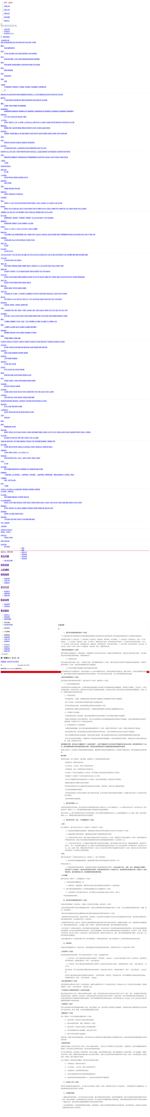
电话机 (6, 502)
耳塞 (5, 353)
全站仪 (24, 452)
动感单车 (11, 508)
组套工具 (59, 277)
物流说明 (7, 604)
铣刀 (20, 299)
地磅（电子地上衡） (10, 480)
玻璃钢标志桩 (23, 111)
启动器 (41, 469)
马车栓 (18, 321)
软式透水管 (65, 122)
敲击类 (42, 277)
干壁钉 (24, 310)
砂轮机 (50, 266)
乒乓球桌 (11, 513)
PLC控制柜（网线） (68, 474)
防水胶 (17, 203)
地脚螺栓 (13, 321)
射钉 (50, 310)
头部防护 (21, 341)
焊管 (5, 64)
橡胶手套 (20, 347)
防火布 (11, 251)
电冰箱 (22, 412)
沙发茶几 (27, 438)
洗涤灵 (20, 392)
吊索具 (32, 271)
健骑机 (36, 508)
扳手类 (64, 277)
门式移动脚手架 (9, 100)
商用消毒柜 (34, 432)
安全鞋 (32, 347)
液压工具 (38, 255)
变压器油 (20, 177)
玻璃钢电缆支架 (39, 111)
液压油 (6, 177)
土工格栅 (20, 122)
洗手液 (24, 392)
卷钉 (53, 310)
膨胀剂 (30, 208)
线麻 (65, 133)
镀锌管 (9, 64)
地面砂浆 (24, 142)
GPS (27, 452)
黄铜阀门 (15, 218)
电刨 (5, 266)
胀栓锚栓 (82, 255)
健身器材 (25, 489)
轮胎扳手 (23, 293)
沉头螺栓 (44, 321)
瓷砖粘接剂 (31, 142)
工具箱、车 (16, 293)
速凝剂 (84, 208)
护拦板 (33, 240)
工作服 (6, 364)
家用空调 (7, 417)
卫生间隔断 (7, 234)
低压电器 (37, 441)
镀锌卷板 (25, 53)
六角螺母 (7, 327)
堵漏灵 (27, 133)
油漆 (14, 151)
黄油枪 (75, 277)
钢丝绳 (22, 271)
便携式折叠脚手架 (27, 100)
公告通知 (5, 570)
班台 (16, 438)
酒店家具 (15, 401)
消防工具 (44, 212)
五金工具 (7, 29)
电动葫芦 (37, 271)
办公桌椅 (36, 438)
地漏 (58, 234)
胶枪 (62, 266)
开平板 (6, 53)
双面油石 (7, 305)
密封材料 (48, 94)
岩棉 (52, 94)
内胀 (17, 332)
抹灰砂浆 (13, 142)
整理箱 (6, 128)
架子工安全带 (8, 369)
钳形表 (11, 447)
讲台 (31, 438)
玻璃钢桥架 (14, 111)
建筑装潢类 (81, 277)
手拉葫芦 (7, 271)
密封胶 (29, 203)
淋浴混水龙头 (80, 234)
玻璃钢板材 (55, 111)
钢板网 (35, 316)
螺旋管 (18, 64)
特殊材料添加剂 (25, 151)
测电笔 (65, 293)
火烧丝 (12, 316)
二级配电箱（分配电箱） (28, 474)
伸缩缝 (6, 188)
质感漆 (57, 157)
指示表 (35, 299)
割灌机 (20, 288)
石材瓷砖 (60, 151)
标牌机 (71, 502)
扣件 (8, 117)
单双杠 (21, 513)
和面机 (41, 432)
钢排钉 (47, 310)
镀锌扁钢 (25, 59)
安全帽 (9, 353)
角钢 (8, 59)
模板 (18, 94)
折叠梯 (6, 380)
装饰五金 (33, 151)
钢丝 (8, 316)
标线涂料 (47, 157)
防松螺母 (22, 327)
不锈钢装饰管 (42, 87)
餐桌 (13, 406)
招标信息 (5, 565)
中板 (16, 53)
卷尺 (5, 299)
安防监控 (19, 502)
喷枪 (11, 260)
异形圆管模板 (22, 105)
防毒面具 (14, 358)
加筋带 (11, 122)
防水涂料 (43, 148)
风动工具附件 (17, 260)
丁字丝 (27, 321)
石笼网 (21, 316)
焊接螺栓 (32, 321)
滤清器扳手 (29, 293)
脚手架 (15, 94)
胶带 (20, 203)
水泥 (67, 208)
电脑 (14, 502)
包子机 (50, 432)
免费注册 (7, 6)
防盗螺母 (28, 327)
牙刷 (39, 392)
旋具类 (30, 277)
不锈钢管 (21, 87)
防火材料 (50, 212)
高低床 (20, 397)
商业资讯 (24, 556)
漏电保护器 (15, 469)
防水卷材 (60, 94)
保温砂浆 (19, 142)
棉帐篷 (18, 386)
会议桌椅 (7, 438)
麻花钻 (9, 299)
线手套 (6, 347)
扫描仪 (60, 502)
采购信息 (24, 554)
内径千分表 (54, 299)
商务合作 (10, 661)
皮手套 (15, 347)
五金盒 (43, 128)
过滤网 (50, 316)
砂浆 (55, 94)
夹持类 (6, 277)
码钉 (60, 310)
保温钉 (6, 122)
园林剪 (6, 288)
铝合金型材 (7, 76)
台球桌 (17, 513)
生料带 (59, 133)
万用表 (6, 447)
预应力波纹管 (13, 128)
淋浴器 (54, 234)
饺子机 (54, 432)
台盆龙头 (38, 234)
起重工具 (26, 255)
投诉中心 (7, 615)
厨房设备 (38, 401)
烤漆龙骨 (17, 188)
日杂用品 (62, 341)
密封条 (36, 133)
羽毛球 (19, 519)
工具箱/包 (17, 305)
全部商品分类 (5, 40)
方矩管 (23, 64)
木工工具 (40, 266)
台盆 (12, 234)
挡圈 (19, 338)
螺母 (77, 255)
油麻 (62, 133)
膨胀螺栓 (7, 332)
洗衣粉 (11, 392)
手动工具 (32, 255)
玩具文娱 (6, 541)
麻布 (8, 375)
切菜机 (59, 432)
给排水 (27, 212)
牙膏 (35, 392)
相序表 (15, 447)
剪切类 (11, 277)
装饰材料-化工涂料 (6, 151)
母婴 (2, 541)
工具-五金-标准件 (6, 255)
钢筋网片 (60, 316)
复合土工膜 (31, 122)
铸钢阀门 (29, 218)
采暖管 (35, 229)
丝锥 (17, 299)
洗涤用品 (56, 341)
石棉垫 (54, 133)
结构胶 (24, 203)
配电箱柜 (43, 441)
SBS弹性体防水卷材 (10, 148)
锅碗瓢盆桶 (7, 426)
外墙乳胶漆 (19, 194)
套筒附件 (25, 277)
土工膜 (26, 122)
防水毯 (37, 122)
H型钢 (20, 59)
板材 (14, 42)
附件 (54, 441)
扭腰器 (24, 508)
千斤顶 (18, 271)
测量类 (46, 277)
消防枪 (28, 240)
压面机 (45, 432)
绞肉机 (63, 432)
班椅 (19, 438)
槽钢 (11, 59)
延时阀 (70, 234)
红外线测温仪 (26, 447)
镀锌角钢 (31, 59)
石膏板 (9, 183)
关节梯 (20, 380)
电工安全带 (16, 369)
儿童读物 (6, 523)
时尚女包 (9, 530)
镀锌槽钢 (37, 59)
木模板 (6, 105)
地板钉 (20, 310)
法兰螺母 (13, 327)
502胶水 (38, 203)
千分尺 (30, 299)
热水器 (13, 426)
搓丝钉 (42, 310)
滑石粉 (75, 208)
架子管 (35, 64)
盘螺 (8, 48)
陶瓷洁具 (32, 212)
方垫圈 (15, 338)
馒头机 (20, 432)
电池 (11, 397)
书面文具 (11, 491)
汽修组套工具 (8, 293)
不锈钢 (34, 42)
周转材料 (30, 94)
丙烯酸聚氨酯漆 (32, 157)
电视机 (27, 412)
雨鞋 (40, 347)
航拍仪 (29, 502)
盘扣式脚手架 (37, 100)
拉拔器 (15, 282)
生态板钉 (29, 310)
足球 (11, 519)
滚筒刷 (23, 305)
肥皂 (32, 392)
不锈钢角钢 (7, 87)
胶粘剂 (6, 203)
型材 (17, 42)
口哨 (5, 519)
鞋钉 (12, 310)
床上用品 (8, 406)
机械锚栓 (28, 332)
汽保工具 (50, 255)
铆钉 (66, 310)
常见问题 (5, 556)
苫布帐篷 (50, 341)
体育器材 (31, 489)
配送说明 (5, 600)
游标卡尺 (25, 299)
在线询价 (24, 558)
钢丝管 (48, 128)
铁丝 (5, 316)
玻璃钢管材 (70, 111)
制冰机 (68, 432)
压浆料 (49, 208)
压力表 (6, 463)
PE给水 (6, 229)
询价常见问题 (8, 560)
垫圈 (86, 255)
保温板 (12, 133)
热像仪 (33, 447)
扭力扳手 (36, 293)
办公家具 (44, 401)
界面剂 (6, 194)
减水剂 (21, 208)
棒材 (23, 42)
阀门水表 (16, 212)
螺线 (11, 42)
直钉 (57, 310)
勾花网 (26, 316)
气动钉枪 (7, 260)
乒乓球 (23, 519)
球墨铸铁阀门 (8, 218)
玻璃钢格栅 (7, 111)
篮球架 (6, 513)
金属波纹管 (7, 223)
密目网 (20, 375)
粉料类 (68, 151)
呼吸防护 (27, 341)
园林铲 (11, 288)
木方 (5, 117)
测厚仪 (29, 458)
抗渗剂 (26, 208)
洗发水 (47, 392)
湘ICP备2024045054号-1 (10, 665)
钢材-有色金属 (5, 42)
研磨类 (24, 266)
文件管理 (20, 497)
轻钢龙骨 (11, 188)
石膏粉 (71, 208)
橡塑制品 (42, 94)
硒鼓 (67, 502)
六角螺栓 (7, 321)
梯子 (45, 341)
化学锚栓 (33, 332)
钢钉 (16, 310)
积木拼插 (7, 546)
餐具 (30, 401)
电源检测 (45, 447)
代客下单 (7, 580)
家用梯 (29, 380)
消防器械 (38, 212)
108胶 (56, 203)
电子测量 (17, 441)
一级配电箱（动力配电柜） (12, 474)
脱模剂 (40, 208)
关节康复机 (29, 508)
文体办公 (3, 489)
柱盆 (74, 234)
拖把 (8, 397)
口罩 (5, 358)
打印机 (11, 502)
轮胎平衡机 (42, 293)
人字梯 (15, 380)
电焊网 (30, 316)
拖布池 (33, 234)
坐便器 (17, 234)
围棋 (30, 519)
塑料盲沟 (58, 122)
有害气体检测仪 (9, 458)
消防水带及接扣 (21, 240)
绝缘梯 (24, 380)
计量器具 (49, 441)
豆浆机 (6, 412)
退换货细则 (7, 619)
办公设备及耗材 (17, 489)
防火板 (6, 251)
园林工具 (44, 255)
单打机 (55, 502)
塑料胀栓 (13, 332)
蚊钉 (63, 310)
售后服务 (5, 611)
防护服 (14, 364)
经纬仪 (15, 452)
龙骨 (49, 151)
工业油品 (39, 151)
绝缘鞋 (36, 347)
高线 (5, 48)
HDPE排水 (24, 229)
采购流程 (7, 578)
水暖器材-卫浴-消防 (7, 212)
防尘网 (29, 375)
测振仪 (34, 458)
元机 (55, 321)
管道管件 (21, 212)
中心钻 (14, 299)
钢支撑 (20, 117)
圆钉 (34, 310)
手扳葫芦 (13, 271)
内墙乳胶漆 (12, 194)
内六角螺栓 (50, 321)
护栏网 (17, 316)
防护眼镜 (20, 353)
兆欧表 (20, 447)
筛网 (39, 316)
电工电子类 (36, 277)
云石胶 (60, 203)
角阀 (86, 234)
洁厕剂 (52, 392)
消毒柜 (20, 406)
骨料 (17, 208)
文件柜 (12, 438)
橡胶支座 (24, 128)
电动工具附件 (56, 266)
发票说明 (7, 593)
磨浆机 (6, 432)
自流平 (53, 157)
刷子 (71, 277)
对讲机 (24, 502)
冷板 (29, 53)
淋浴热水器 (12, 412)
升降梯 (11, 380)
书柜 (22, 438)
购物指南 (5, 574)
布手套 (11, 347)
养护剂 (35, 208)
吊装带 (27, 271)
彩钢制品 (34, 53)
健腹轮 (40, 508)
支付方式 (5, 587)
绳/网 (42, 341)
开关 (27, 469)
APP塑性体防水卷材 (23, 148)
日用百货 (3, 530)
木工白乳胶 (50, 203)
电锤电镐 (14, 266)
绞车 (41, 271)
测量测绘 (22, 441)
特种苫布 (13, 386)
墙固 (14, 208)
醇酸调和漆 (7, 157)
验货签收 (7, 606)
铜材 (30, 42)
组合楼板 (11, 53)
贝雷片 (25, 117)
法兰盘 (19, 223)
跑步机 (6, 508)
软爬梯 (33, 380)
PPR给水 (30, 229)
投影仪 (42, 502)
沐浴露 (6, 392)
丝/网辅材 (69, 255)
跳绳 (27, 519)
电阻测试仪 (38, 447)
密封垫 (41, 133)
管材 (20, 42)
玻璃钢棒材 (62, 111)
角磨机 (20, 266)
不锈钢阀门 (22, 218)
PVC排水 (17, 229)
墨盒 (63, 502)
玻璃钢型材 (48, 111)
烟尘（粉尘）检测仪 (20, 458)
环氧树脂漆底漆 (22, 157)
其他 (68, 277)
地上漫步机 (18, 508)
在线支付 (7, 591)
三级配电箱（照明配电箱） (45, 474)
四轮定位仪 (50, 293)
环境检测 (28, 441)
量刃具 (55, 255)
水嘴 (93, 234)
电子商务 (16, 661)
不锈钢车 (88, 432)
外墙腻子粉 (61, 208)
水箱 (25, 234)
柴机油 (11, 177)
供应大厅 (24, 552)
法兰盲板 (30, 223)
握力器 (45, 508)
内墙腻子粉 (54, 208)
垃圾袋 (25, 397)
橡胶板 (19, 128)
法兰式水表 (35, 218)
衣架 (5, 397)
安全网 (12, 117)
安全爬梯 (44, 100)
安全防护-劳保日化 (6, 341)
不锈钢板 (27, 87)
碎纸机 (38, 502)
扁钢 (5, 59)
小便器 (29, 234)
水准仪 (6, 452)
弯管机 (20, 282)
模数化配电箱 (58, 474)
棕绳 (5, 375)
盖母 (17, 327)
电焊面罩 (14, 353)
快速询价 (7, 583)
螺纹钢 (12, 48)
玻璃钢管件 (30, 111)
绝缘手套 (26, 347)
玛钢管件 (14, 223)
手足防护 (15, 341)
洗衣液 (15, 392)
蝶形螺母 (33, 327)
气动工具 (14, 255)
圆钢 (5, 70)
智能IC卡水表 (43, 218)
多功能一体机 (49, 502)
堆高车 (24, 282)
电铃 (5, 469)
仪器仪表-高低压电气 (7, 441)
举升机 (60, 293)
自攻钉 (38, 310)
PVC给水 (11, 229)
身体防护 (33, 341)
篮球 (8, 519)
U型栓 (22, 321)
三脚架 (6, 486)
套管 (38, 64)
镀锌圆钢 (10, 70)
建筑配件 (7, 133)
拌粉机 (11, 432)
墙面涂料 (54, 151)
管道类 (15, 277)
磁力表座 (40, 299)
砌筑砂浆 (7, 142)
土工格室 (42, 122)
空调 (27, 401)
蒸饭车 (24, 432)
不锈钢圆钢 (34, 87)
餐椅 (16, 406)
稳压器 (36, 469)
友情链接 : (4, 661)
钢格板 (55, 316)
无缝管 (14, 64)
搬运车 (48, 271)
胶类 (64, 151)
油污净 (43, 392)
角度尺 (60, 299)
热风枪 (45, 266)
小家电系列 (21, 401)
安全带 (38, 341)
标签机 (80, 502)
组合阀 (50, 234)
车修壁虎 (22, 332)
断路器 (9, 469)
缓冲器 (22, 369)
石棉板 (50, 133)
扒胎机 (56, 293)
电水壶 (18, 412)
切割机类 (34, 266)
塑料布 (30, 128)
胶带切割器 (7, 497)
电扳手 (29, 266)
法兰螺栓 (38, 321)
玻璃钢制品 (23, 94)
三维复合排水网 (51, 122)
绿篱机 (24, 288)
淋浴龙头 (44, 234)
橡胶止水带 (18, 133)
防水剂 (44, 208)
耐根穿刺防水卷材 (35, 148)
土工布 (15, 122)
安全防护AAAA (9, 33)
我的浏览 (7, 13)
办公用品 (9, 489)
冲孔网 (43, 316)
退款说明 (7, 617)
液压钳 (6, 282)
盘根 (23, 133)
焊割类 (54, 277)
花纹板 (20, 53)
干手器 (90, 234)
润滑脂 (15, 177)
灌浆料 (6, 208)
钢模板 (15, 105)
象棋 (33, 519)
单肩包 (3, 532)
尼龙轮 (16, 397)
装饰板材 (45, 151)
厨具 (33, 401)
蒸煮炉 (78, 432)
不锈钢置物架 (64, 234)
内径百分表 (46, 299)
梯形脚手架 (17, 100)
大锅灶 (29, 432)
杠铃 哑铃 (50, 508)
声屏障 (65, 316)
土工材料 (36, 94)
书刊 (2, 523)
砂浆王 (80, 208)
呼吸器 (9, 358)
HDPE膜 (71, 122)
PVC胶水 (11, 203)
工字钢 (16, 59)
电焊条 (12, 305)
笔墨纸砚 (14, 497)
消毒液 (29, 392)
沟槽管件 (24, 223)
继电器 (32, 469)
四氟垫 (45, 133)
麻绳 (11, 375)
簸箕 (33, 397)
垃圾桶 (39, 128)
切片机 (15, 432)
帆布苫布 (7, 386)
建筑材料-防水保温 (6, 94)
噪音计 (51, 447)
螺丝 (74, 255)
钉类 (64, 255)
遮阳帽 (26, 353)
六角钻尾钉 (7, 310)
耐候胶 (33, 203)
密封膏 (32, 133)
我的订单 (7, 10)
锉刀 (50, 277)
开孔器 (11, 282)
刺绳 (46, 316)
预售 (23, 550)
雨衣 (10, 364)
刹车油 (26, 177)
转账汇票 (7, 595)
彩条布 (34, 128)
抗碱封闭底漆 (64, 157)
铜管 (5, 81)
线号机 (75, 502)
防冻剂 (11, 208)
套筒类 (20, 277)
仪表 (33, 441)
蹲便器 (21, 234)
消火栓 (13, 240)
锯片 (26, 305)
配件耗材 (60, 255)
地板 (5, 183)
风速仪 (38, 458)
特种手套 (44, 347)
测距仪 (11, 452)
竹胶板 (11, 105)
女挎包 (8, 532)
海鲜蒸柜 (73, 432)
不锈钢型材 (14, 87)
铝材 (26, 42)
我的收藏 (7, 17)
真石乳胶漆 (41, 157)
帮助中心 (7, 21)
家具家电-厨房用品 (6, 401)
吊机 (44, 271)
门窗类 (18, 151)
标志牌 (6, 245)
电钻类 (9, 266)
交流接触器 (22, 469)
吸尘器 (32, 412)
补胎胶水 (44, 203)
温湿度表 (50, 218)
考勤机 (33, 502)
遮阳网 (25, 375)
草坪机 (15, 288)
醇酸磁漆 (14, 157)
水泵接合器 (7, 240)
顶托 (16, 117)
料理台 (83, 432)
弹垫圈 (11, 338)
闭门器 (6, 172)
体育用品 (37, 489)
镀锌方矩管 (28, 64)
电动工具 (20, 255)
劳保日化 (7, 31)
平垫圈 (6, 338)
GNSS (19, 452)
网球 (15, 519)
